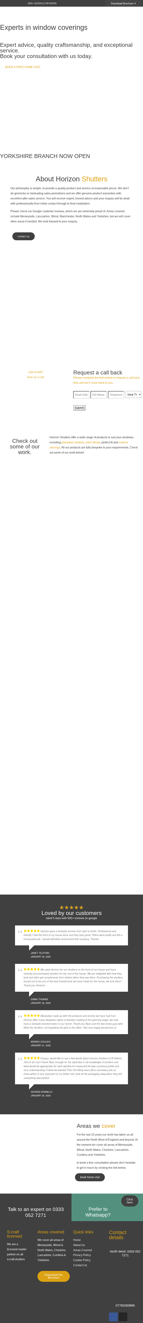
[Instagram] (123, 1316)
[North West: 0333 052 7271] (110, 1245)
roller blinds (93, 442)
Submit (79, 407)
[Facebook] (113, 1316)
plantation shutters (73, 442)
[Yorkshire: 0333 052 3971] (125, 1266)
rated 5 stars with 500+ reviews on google (71, 918)
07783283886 (125, 1305)
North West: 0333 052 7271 (125, 1253)
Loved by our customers (72, 913)
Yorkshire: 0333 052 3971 (125, 1282)
